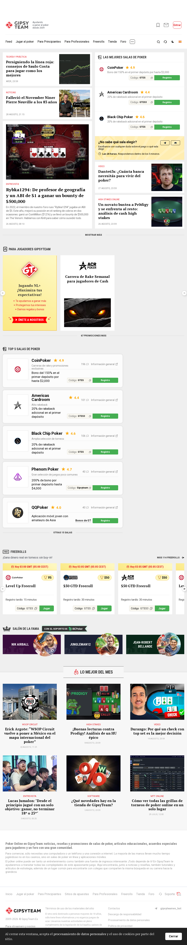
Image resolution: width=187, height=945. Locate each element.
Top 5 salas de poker (24, 349)
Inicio (8, 894)
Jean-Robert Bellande (142, 644)
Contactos (114, 908)
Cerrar (173, 936)
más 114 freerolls (168, 557)
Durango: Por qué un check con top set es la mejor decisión (157, 731)
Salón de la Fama (26, 629)
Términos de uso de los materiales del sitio (69, 908)
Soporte (170, 894)
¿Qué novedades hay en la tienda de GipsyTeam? (93, 803)
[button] (184, 588)
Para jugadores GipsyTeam (30, 249)
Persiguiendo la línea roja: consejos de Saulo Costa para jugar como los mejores (30, 69)
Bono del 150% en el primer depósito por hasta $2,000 (138, 72)
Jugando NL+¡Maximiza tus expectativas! (29, 290)
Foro (123, 41)
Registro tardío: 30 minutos (78, 599)
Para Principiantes (49, 41)
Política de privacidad (120, 926)
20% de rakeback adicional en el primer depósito (135, 96)
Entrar (177, 25)
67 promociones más (93, 335)
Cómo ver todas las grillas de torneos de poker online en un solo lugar (157, 805)
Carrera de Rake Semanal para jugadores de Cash (87, 278)
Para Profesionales (76, 41)
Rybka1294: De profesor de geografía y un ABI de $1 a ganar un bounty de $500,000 (45, 195)
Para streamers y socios (20, 926)
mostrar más (93, 235)
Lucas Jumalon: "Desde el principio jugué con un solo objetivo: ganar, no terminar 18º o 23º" (30, 807)
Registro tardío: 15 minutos (21, 599)
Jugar (46, 608)
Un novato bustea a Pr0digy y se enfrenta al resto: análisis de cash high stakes (123, 211)
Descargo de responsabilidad (124, 914)
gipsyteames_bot (170, 908)
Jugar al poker (25, 41)
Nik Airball (20, 644)
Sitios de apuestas (77, 894)
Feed (8, 41)
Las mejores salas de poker (124, 57)
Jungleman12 (80, 644)
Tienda (112, 41)
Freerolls (98, 41)
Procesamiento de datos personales (129, 920)
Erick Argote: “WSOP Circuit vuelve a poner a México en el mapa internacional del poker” (30, 735)
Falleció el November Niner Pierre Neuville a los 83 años (31, 99)
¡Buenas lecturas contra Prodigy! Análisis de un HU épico (93, 733)
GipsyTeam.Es (30, 919)
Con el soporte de (55, 628)
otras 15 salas (62, 532)
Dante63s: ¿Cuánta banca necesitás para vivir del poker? (121, 176)
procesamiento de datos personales (80, 934)
